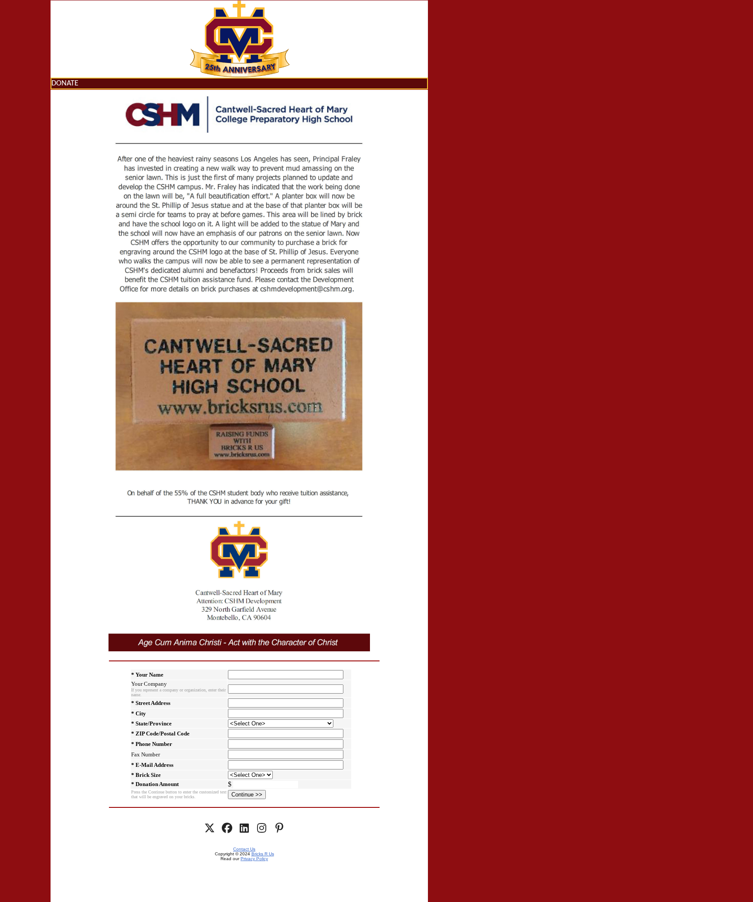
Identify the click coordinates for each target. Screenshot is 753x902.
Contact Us (244, 849)
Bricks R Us (262, 853)
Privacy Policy (254, 858)
